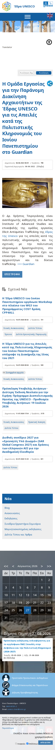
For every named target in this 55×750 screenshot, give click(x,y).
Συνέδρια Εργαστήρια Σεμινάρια (23, 523)
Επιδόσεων (33, 744)
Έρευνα (8, 334)
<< (6, 566)
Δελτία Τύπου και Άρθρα (18, 534)
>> (49, 566)
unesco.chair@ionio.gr (16, 709)
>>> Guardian (25, 264)
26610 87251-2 (11, 706)
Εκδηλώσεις (11, 518)
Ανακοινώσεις (12, 513)
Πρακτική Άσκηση (36, 422)
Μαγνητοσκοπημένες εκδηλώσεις (23, 529)
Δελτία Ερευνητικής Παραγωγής (31, 334)
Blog (7, 507)
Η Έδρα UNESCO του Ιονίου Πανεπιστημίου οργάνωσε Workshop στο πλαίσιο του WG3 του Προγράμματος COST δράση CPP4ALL (27, 305)
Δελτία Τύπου (35, 328)
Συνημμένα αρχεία (14, 372)
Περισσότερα (8, 728)
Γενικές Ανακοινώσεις (13, 328)
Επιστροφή (12, 274)
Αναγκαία (21, 744)
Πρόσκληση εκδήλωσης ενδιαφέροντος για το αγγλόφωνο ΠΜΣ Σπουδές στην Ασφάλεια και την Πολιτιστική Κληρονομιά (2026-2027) (27, 646)
